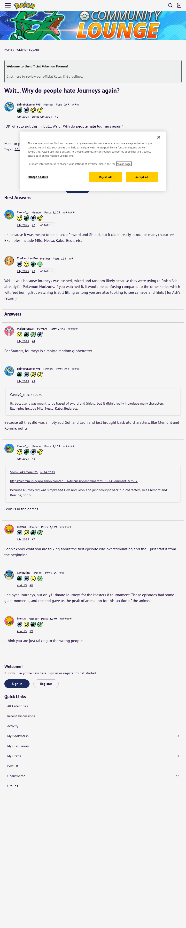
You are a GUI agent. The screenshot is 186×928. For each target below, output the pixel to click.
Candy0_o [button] (23, 212)
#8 (31, 585)
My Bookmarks (93, 736)
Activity (12, 726)
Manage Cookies (38, 177)
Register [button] (46, 684)
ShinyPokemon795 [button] (29, 104)
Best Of (12, 766)
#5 (33, 381)
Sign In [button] (17, 684)
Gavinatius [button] (23, 572)
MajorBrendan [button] (25, 328)
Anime (19, 149)
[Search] (170, 5)
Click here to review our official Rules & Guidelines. (45, 76)
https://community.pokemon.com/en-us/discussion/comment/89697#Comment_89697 (74, 481)
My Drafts (93, 756)
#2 (33, 225)
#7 (33, 539)
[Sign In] (179, 5)
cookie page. (124, 164)
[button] (9, 107)
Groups (12, 786)
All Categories (17, 706)
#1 (56, 116)
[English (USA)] (24, 5)
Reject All (105, 177)
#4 (33, 341)
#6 (33, 458)
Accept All (142, 177)
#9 (31, 631)
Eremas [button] (21, 527)
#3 (33, 271)
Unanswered (93, 776)
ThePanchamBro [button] (27, 258)
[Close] (159, 137)
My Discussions (18, 746)
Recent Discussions (21, 716)
